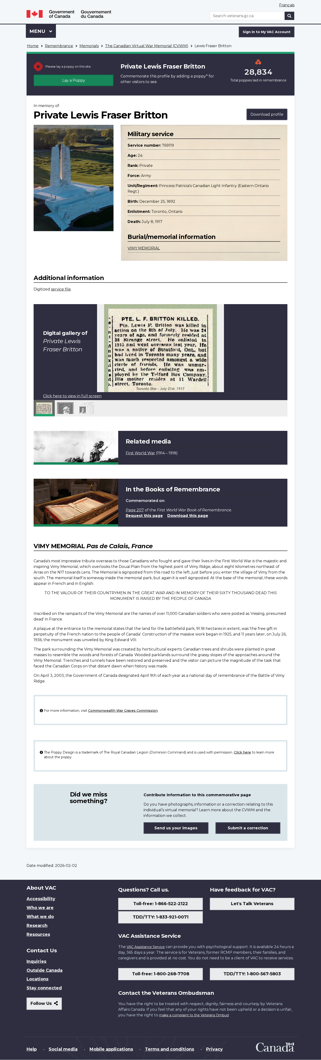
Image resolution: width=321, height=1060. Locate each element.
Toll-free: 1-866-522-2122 (160, 903)
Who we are (40, 907)
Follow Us (46, 1005)
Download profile (267, 114)
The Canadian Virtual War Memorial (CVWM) (146, 46)
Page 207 (135, 510)
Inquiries (36, 961)
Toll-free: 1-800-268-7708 (160, 973)
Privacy (214, 1049)
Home (33, 46)
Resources (38, 934)
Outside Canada (45, 970)
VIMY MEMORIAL (144, 248)
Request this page (144, 515)
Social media (63, 1049)
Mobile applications (111, 1049)
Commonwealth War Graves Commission (123, 710)
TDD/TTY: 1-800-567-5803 (252, 973)
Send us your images (175, 828)
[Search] (289, 15)
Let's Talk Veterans (252, 903)
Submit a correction (248, 828)
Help (32, 1049)
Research (37, 925)
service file (61, 289)
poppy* (201, 76)
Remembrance (59, 46)
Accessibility (41, 898)
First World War (140, 453)
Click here (242, 752)
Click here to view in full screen (72, 396)
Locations (37, 979)
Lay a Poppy (73, 80)
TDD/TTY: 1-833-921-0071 (160, 917)
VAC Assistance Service (146, 947)
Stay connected (44, 988)
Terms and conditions (169, 1049)
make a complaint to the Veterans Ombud (194, 1015)
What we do (40, 916)
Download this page (187, 515)
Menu (38, 31)
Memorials (89, 46)
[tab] (44, 408)
